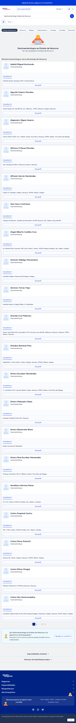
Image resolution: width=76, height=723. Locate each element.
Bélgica (47, 699)
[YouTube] (42, 709)
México (52, 699)
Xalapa (31, 30)
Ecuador (63, 699)
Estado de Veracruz (9, 30)
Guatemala (51, 702)
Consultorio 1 (7, 76)
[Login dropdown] (70, 9)
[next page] (45, 624)
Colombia (58, 699)
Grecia (42, 699)
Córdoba (62, 30)
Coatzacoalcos (42, 30)
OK (71, 720)
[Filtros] (4, 22)
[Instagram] (38, 709)
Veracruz (22, 30)
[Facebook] (33, 709)
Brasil (57, 702)
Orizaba (53, 30)
